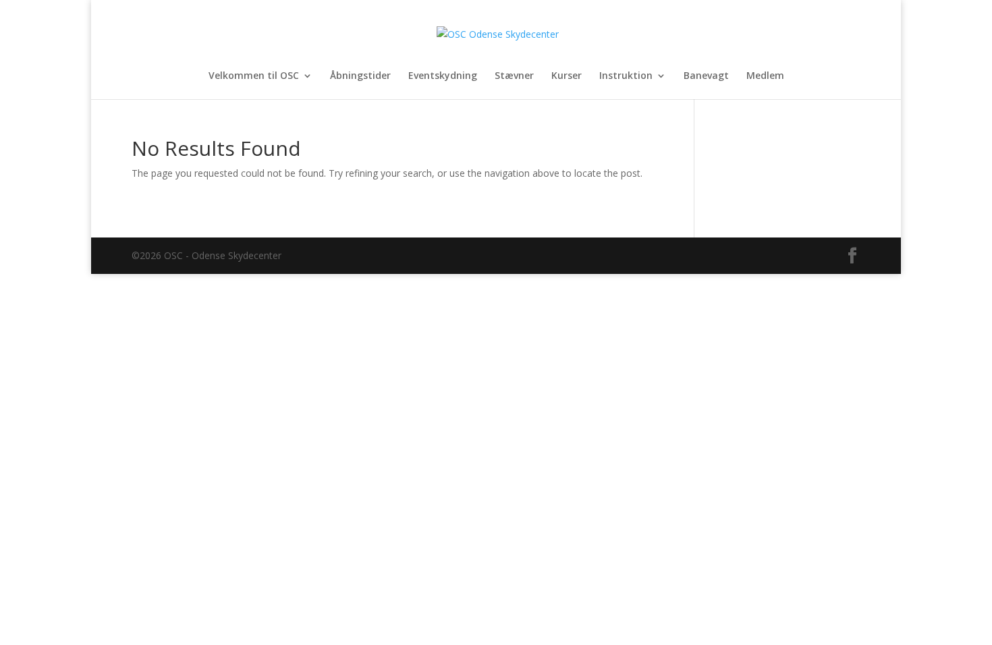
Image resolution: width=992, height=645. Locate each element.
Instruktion (626, 76)
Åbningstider (360, 76)
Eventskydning (442, 76)
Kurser (566, 76)
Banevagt (706, 76)
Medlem (765, 76)
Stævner (514, 76)
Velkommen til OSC (254, 76)
